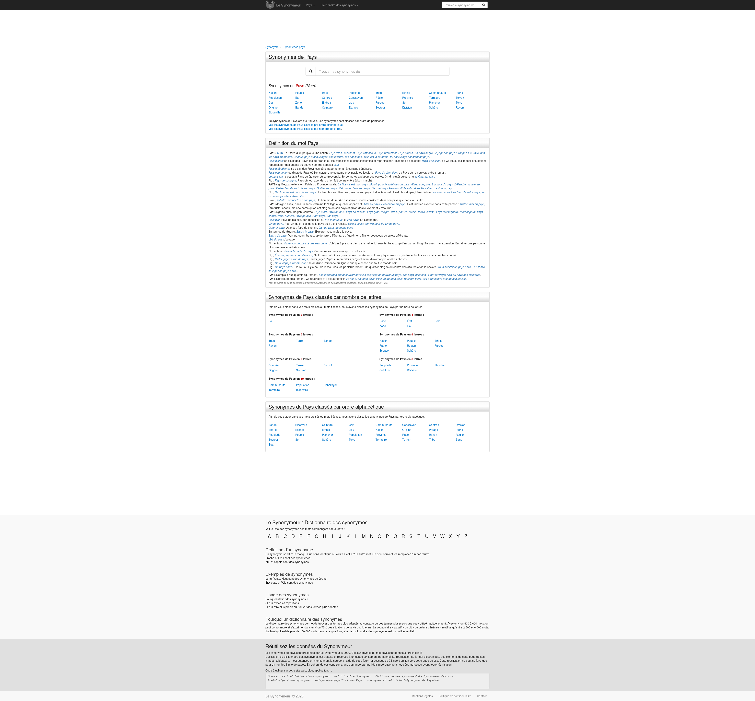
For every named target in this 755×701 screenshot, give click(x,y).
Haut (285, 578)
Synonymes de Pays (293, 56)
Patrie (459, 93)
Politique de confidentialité (455, 696)
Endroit (326, 102)
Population (275, 97)
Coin (271, 102)
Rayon (460, 107)
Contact (482, 696)
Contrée (327, 97)
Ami (267, 562)
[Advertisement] (377, 26)
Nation (273, 93)
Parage (380, 102)
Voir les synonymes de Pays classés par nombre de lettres (305, 129)
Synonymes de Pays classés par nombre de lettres (325, 296)
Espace (353, 107)
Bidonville (274, 112)
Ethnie (406, 93)
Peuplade (355, 93)
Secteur (380, 107)
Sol (404, 102)
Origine (273, 107)
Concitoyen (356, 97)
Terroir (460, 97)
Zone (298, 102)
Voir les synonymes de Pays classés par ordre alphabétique (306, 125)
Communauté (437, 93)
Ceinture (327, 107)
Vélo (283, 582)
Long (268, 578)
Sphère (433, 107)
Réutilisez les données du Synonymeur (308, 645)
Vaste (276, 578)
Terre (459, 102)
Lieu (351, 102)
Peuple (299, 93)
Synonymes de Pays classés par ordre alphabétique (326, 406)
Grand (323, 578)
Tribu (379, 93)
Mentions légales (422, 696)
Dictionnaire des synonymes (338, 5)
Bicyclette (271, 582)
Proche (269, 558)
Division (407, 107)
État (297, 97)
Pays (309, 5)
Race (325, 93)
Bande (299, 107)
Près (281, 558)
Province (407, 97)
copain (278, 562)
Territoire (434, 97)
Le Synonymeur (288, 4)
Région (380, 97)
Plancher (434, 102)
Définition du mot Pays (294, 142)
